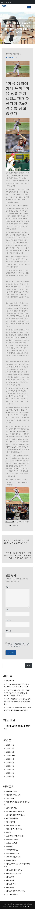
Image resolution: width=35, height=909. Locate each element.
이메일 (8, 620)
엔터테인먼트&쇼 (12, 850)
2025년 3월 (10, 745)
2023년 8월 (10, 762)
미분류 (8, 832)
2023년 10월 (10, 755)
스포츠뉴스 (9, 525)
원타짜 (5, 6)
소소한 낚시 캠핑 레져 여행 (15, 836)
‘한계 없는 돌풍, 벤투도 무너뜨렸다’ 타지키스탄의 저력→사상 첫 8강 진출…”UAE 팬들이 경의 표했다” (17, 692)
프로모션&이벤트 (12, 894)
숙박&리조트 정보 (12, 839)
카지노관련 (10, 877)
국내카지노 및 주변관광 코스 (15, 811)
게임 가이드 (10, 798)
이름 (8, 610)
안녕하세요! (10, 681)
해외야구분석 (10, 522)
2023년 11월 (10, 752)
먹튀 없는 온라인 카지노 (14, 829)
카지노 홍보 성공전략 (13, 873)
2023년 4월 (10, 776)
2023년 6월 (10, 769)
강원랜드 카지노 (11, 791)
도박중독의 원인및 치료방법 (15, 815)
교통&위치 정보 (11, 808)
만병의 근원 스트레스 (13, 825)
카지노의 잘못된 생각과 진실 (15, 891)
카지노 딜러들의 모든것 (14, 870)
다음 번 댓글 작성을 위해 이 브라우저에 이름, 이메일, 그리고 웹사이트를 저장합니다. (18, 644)
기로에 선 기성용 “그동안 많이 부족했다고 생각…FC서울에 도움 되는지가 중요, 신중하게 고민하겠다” (17, 555)
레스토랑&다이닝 (12, 818)
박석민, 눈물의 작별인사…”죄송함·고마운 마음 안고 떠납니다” (16, 541)
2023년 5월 (10, 773)
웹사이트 (8, 631)
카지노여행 (10, 887)
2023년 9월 (10, 759)
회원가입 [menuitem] (8, 2)
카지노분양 (10, 880)
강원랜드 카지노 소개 (13, 795)
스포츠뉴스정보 (12, 57)
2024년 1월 (10, 748)
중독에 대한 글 (11, 860)
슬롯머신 (9, 846)
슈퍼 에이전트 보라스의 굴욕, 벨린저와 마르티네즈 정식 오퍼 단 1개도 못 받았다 (17, 701)
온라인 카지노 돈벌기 (13, 857)
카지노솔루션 (10, 884)
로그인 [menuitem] (3, 2)
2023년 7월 (10, 766)
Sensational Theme (25, 906)
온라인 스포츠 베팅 (12, 853)
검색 (28, 665)
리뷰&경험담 (10, 822)
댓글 (8, 587)
